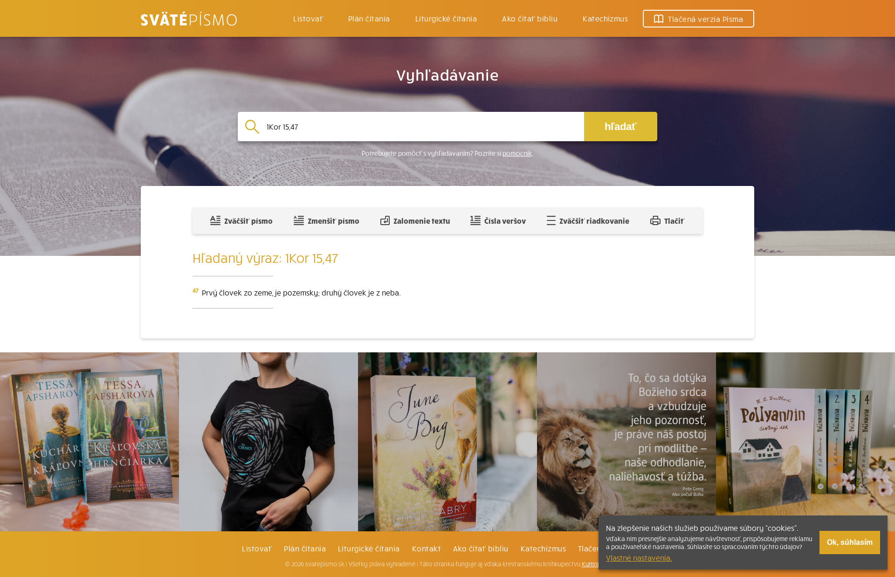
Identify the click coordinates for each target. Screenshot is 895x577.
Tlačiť (674, 220)
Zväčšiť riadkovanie (594, 220)
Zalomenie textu (421, 220)
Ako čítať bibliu (481, 548)
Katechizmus (605, 18)
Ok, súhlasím (850, 542)
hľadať (621, 126)
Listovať (308, 18)
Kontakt (426, 548)
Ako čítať (530, 18)
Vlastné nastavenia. (639, 557)
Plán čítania (305, 548)
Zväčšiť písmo (248, 220)
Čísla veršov (505, 220)
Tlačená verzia (705, 18)
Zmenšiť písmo (333, 220)
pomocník (517, 153)
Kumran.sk (596, 564)
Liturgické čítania (446, 18)
